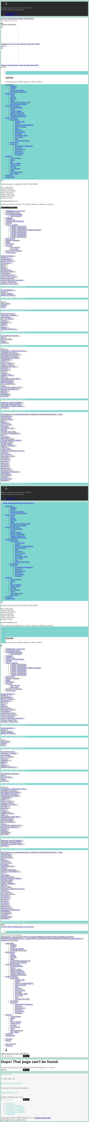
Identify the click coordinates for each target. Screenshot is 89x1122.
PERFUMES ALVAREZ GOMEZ (13, 406)
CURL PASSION (7, 419)
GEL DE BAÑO (7, 339)
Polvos (4, 372)
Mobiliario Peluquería (13, 240)
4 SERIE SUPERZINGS (18, 237)
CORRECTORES (7, 375)
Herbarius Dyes (7, 470)
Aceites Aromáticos (8, 256)
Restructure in (6, 468)
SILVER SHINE (7, 444)
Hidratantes (6, 322)
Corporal (5, 320)
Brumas (4, 264)
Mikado (4, 268)
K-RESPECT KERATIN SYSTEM (13, 451)
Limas (3, 386)
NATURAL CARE (7, 442)
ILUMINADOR (6, 359)
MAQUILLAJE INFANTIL (10, 389)
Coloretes (5, 373)
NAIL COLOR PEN (8, 384)
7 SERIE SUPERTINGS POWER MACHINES (25, 230)
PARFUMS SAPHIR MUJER (11, 404)
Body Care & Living (8, 456)
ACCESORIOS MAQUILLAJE (12, 387)
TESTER (5, 408)
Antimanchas (6, 317)
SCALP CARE (6, 449)
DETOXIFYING (7, 479)
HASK (3, 307)
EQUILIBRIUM (6, 475)
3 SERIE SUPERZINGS (18, 235)
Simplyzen (5, 461)
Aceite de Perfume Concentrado (12, 280)
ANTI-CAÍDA (6, 303)
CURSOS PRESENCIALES (15, 221)
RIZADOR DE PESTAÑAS (10, 358)
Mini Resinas (6, 270)
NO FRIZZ (5, 426)
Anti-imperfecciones (8, 313)
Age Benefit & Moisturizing (10, 472)
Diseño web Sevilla (43, 1118)
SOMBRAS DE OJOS (9, 353)
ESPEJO (4, 393)
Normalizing (5, 466)
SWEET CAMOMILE (8, 446)
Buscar (26, 1056)
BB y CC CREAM (7, 319)
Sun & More (5, 437)
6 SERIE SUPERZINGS (18, 228)
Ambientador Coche (8, 275)
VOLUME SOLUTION (9, 432)
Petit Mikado (6, 273)
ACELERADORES (8, 290)
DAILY (3, 421)
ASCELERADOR (16, 216)
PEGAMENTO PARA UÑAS (11, 379)
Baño (3, 337)
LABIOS (5, 361)
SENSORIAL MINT (8, 428)
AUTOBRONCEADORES (14, 214)
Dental (3, 341)
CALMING (5, 477)
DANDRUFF (5, 480)
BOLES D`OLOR (8, 261)
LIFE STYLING (6, 425)
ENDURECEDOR (7, 382)
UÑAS (4, 377)
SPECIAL (5, 447)
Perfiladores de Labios (9, 366)
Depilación (5, 343)
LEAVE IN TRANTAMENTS (11, 433)
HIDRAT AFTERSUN (8, 295)
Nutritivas (5, 327)
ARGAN (4, 430)
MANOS (4, 324)
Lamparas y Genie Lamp (10, 284)
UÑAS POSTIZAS (7, 380)
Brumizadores (6, 263)
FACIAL (4, 292)
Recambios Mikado (8, 271)
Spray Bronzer (15, 247)
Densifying (5, 463)
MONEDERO (6, 394)
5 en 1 (3, 302)
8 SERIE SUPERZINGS (18, 232)
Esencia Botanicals (8, 278)
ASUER (4, 305)
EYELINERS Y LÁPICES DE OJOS (14, 351)
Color (3, 435)
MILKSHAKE (7, 416)
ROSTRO (5, 368)
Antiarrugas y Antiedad (9, 315)
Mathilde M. (6, 257)
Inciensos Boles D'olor (9, 282)
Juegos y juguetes (12, 225)
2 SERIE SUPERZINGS (18, 233)
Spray (4, 266)
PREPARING (6, 473)
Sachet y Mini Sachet (9, 277)
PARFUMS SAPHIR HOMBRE (12, 402)
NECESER (5, 396)
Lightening (5, 452)
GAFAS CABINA (7, 294)
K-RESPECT (6, 458)
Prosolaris (9, 245)
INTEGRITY (5, 423)
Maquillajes (6, 370)
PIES (4, 326)
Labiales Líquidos (8, 365)
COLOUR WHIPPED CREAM (11, 440)
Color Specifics (6, 454)
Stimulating (5, 465)
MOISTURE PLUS (8, 439)
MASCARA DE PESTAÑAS (11, 354)
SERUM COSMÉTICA (9, 329)
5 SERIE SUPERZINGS (18, 226)
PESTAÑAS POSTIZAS (10, 356)
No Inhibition (6, 459)
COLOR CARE (6, 418)
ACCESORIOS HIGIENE (10, 336)
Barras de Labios (7, 363)
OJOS (4, 349)
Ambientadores (7, 259)
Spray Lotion (14, 249)
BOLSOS (5, 391)
